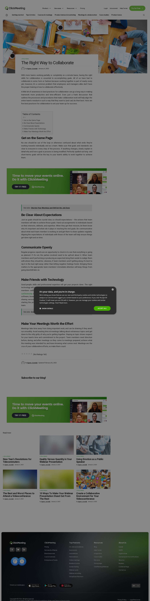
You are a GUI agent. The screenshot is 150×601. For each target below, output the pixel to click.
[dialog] (75, 300)
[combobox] (113, 289)
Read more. (63, 303)
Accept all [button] (102, 308)
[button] (46, 308)
